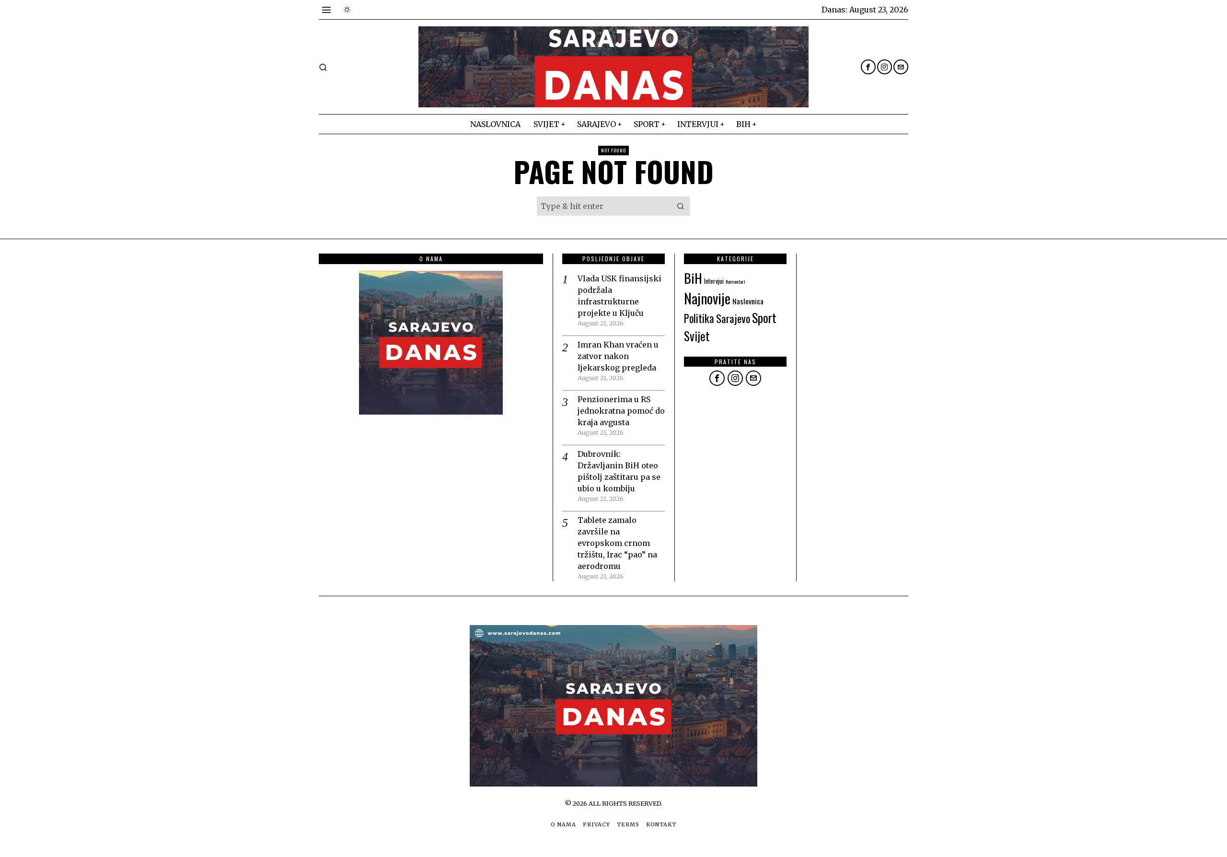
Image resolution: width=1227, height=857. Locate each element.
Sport (764, 317)
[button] (680, 206)
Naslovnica (748, 301)
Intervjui (714, 281)
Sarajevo (733, 318)
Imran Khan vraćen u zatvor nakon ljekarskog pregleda (618, 356)
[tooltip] (868, 66)
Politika (699, 318)
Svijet (697, 336)
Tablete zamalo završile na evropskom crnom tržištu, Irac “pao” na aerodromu (617, 543)
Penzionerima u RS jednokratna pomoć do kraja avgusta (621, 410)
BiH (693, 278)
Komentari (735, 281)
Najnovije (707, 298)
